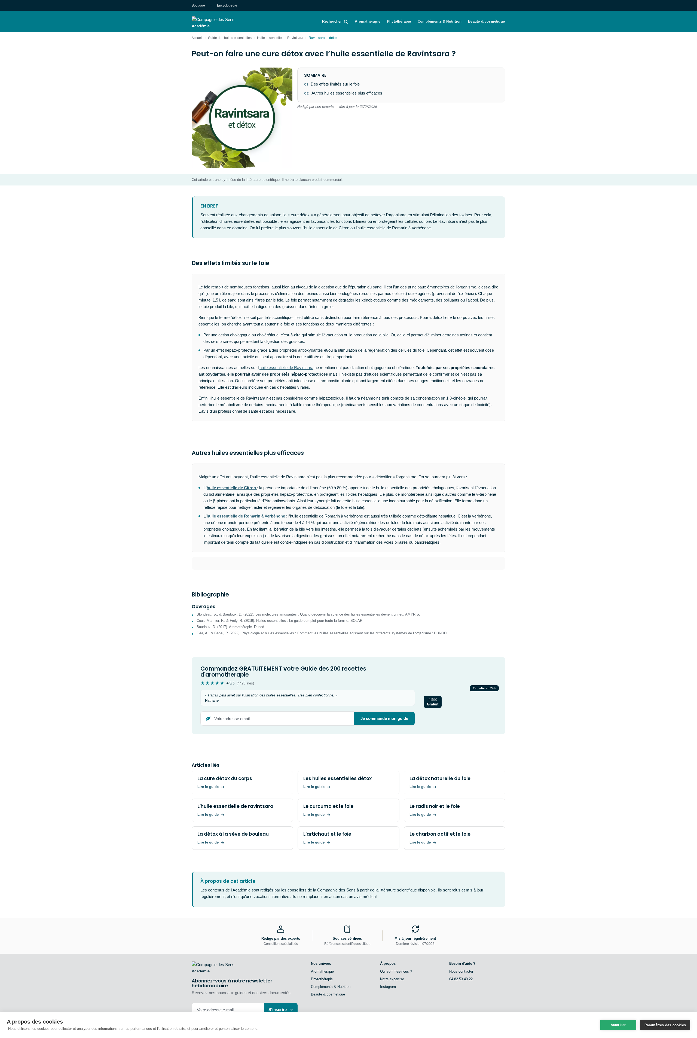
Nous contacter (461, 971)
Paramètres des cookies (665, 1025)
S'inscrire (277, 1009)
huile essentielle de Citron (232, 487)
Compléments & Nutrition (440, 21)
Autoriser (618, 1025)
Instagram (388, 987)
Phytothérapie (399, 21)
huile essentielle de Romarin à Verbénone (246, 516)
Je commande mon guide (384, 718)
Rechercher (332, 21)
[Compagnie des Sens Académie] (221, 21)
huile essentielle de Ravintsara (286, 367)
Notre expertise (392, 979)
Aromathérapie (367, 21)
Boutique (198, 5)
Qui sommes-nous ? (396, 971)
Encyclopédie (227, 5)
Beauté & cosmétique (486, 21)
